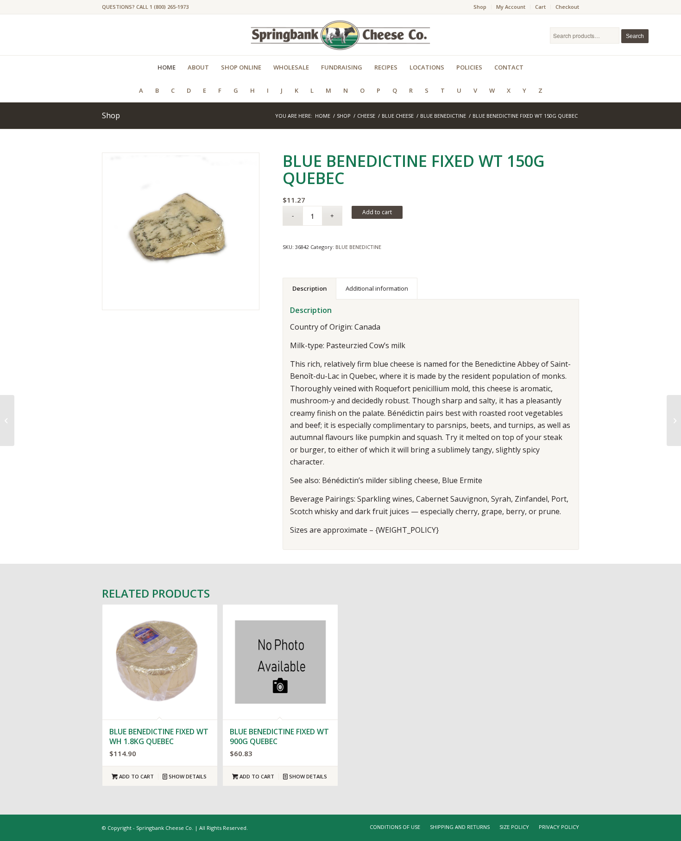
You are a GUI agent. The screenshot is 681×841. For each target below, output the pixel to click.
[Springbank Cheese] (180, 231)
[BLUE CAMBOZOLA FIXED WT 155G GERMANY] (674, 420)
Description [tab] (309, 288)
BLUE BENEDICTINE (358, 246)
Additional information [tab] (377, 288)
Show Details (187, 776)
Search (635, 36)
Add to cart (377, 212)
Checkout (567, 6)
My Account (510, 6)
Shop (479, 6)
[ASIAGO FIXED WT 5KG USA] (7, 420)
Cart (540, 6)
